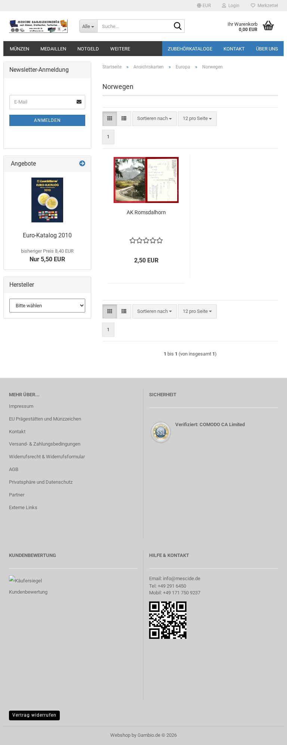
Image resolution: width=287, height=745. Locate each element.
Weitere (120, 49)
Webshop (120, 735)
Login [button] (233, 5)
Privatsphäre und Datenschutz (40, 482)
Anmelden (47, 120)
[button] (203, 5)
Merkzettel (266, 5)
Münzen (19, 49)
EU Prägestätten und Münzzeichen (45, 419)
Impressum (21, 406)
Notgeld (88, 49)
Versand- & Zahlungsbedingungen (44, 444)
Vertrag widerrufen (34, 715)
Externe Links (23, 507)
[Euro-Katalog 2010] (47, 200)
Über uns (267, 49)
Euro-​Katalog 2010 (47, 235)
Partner (16, 495)
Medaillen (53, 49)
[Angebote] (82, 164)
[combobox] (154, 118)
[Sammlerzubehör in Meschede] (38, 26)
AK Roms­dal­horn (146, 212)
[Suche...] (177, 26)
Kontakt (234, 49)
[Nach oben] (266, 734)
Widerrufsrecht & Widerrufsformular (47, 456)
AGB (13, 469)
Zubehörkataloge (190, 49)
